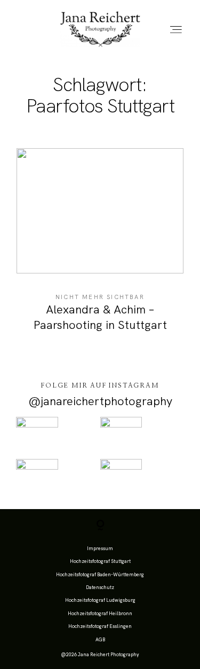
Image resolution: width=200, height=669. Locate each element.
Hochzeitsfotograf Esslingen (100, 626)
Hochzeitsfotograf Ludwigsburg (100, 600)
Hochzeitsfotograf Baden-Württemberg (100, 574)
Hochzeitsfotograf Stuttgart (100, 561)
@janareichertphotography (100, 401)
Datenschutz (100, 587)
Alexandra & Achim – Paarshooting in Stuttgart (100, 246)
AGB (100, 639)
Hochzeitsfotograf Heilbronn (100, 613)
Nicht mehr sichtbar (100, 297)
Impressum (100, 548)
